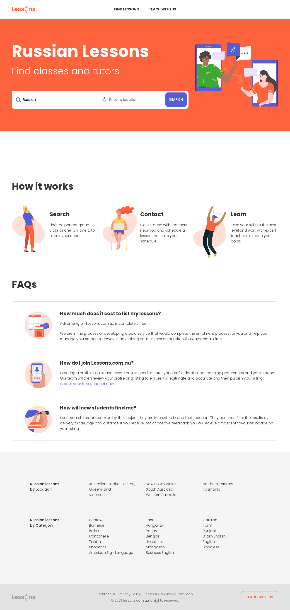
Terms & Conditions (160, 594)
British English (214, 536)
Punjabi (209, 530)
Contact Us (106, 594)
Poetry (151, 530)
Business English (160, 552)
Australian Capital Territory (112, 484)
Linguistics (155, 541)
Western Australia (161, 494)
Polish (94, 530)
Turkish (95, 541)
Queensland (100, 489)
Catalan (210, 520)
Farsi (150, 520)
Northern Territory (218, 484)
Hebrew (95, 520)
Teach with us (162, 9)
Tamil (207, 525)
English (209, 541)
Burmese (96, 525)
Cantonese (99, 536)
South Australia (159, 489)
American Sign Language (111, 552)
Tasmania (211, 489)
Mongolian (155, 547)
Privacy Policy (130, 594)
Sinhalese (211, 547)
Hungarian (155, 525)
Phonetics (97, 547)
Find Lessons (126, 9)
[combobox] (57, 99)
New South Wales (161, 484)
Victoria (96, 494)
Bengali (152, 536)
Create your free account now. (87, 383)
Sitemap (186, 594)
